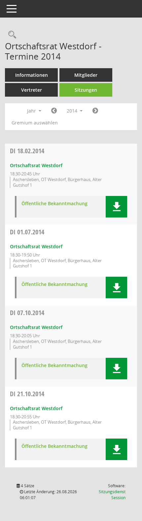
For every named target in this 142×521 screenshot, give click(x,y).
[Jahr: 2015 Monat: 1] (95, 111)
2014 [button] (73, 111)
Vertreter (31, 90)
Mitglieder (85, 75)
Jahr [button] (32, 111)
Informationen (31, 75)
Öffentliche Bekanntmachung (54, 204)
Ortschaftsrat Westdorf (36, 165)
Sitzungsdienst (112, 494)
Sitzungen (86, 90)
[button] (116, 206)
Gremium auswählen (35, 122)
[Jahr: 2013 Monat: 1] (54, 111)
